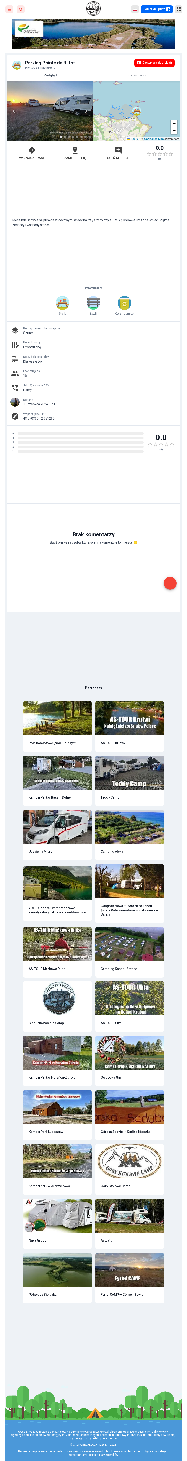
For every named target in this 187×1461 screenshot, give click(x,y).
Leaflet (134, 139)
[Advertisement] (93, 187)
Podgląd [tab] (50, 75)
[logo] (93, 8)
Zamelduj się (75, 158)
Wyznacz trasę (32, 158)
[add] (170, 583)
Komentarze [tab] (137, 75)
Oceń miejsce (118, 158)
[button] (136, 111)
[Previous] (14, 111)
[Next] (86, 111)
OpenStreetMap (154, 139)
